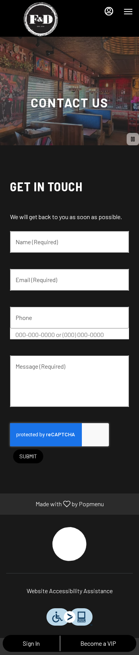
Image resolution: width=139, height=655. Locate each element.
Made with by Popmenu (55, 504)
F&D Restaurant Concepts (69, 544)
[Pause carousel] (133, 139)
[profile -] (109, 11)
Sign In (31, 643)
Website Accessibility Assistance (70, 590)
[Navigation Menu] (128, 11)
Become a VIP (98, 643)
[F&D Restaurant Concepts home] (41, 19)
